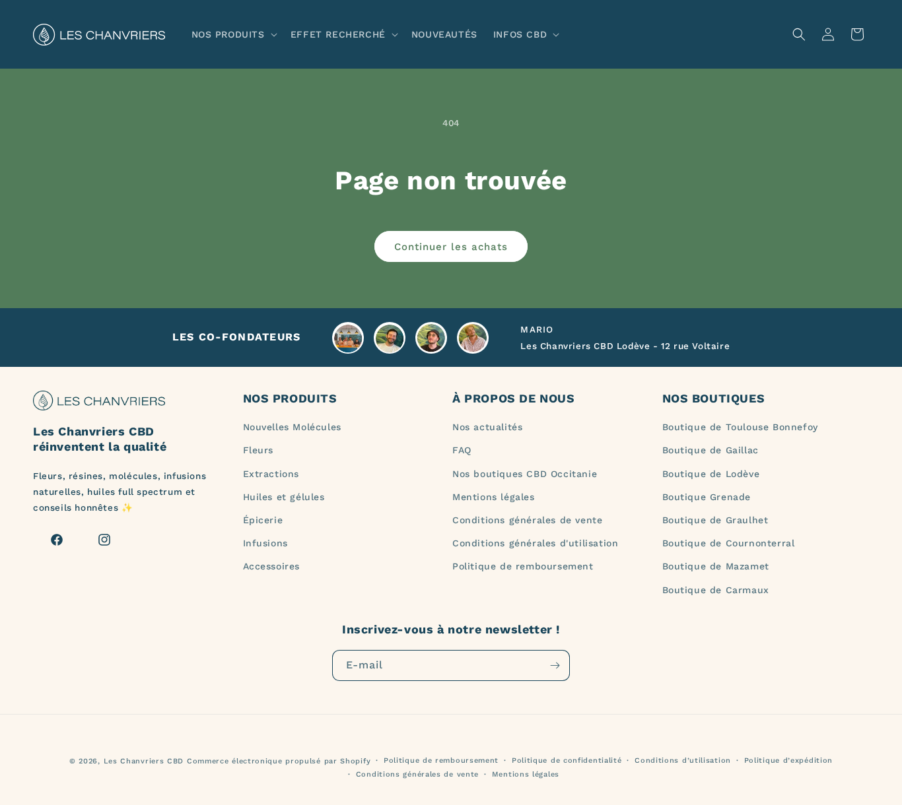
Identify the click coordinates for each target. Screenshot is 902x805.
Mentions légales (493, 497)
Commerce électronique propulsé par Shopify (278, 761)
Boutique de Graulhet (715, 520)
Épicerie (263, 520)
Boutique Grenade (706, 497)
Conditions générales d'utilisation (535, 543)
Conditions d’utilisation (683, 760)
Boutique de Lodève (711, 473)
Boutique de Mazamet (715, 566)
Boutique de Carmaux (715, 590)
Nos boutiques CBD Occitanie (524, 473)
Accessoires (271, 566)
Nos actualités (487, 427)
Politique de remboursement (523, 566)
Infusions (265, 543)
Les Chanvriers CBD (144, 761)
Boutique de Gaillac (710, 450)
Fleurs (258, 450)
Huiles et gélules (284, 497)
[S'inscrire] (554, 665)
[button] (233, 34)
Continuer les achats (451, 247)
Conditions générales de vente (527, 520)
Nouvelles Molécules (292, 427)
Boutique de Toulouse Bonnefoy (740, 427)
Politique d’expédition (788, 760)
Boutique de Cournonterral (728, 543)
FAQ (461, 450)
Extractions (271, 473)
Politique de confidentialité (567, 760)
